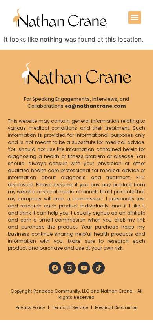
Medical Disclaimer (116, 307)
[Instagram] (69, 268)
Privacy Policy (30, 307)
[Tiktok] (98, 268)
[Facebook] (55, 268)
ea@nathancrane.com (95, 106)
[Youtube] (84, 268)
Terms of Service (70, 307)
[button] (134, 17)
